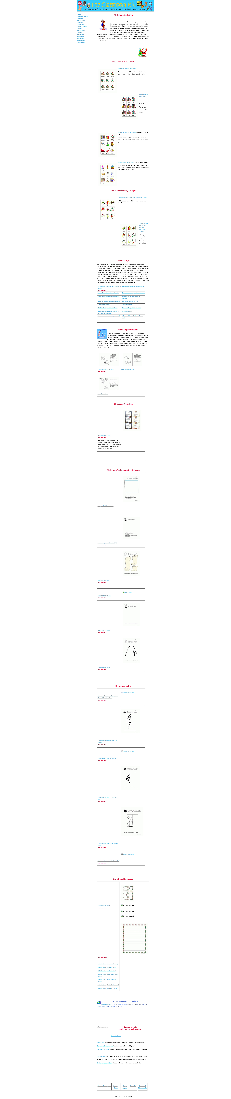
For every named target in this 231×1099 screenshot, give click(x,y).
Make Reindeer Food (104, 435)
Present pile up (101, 1056)
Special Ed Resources (80, 37)
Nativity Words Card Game (126, 162)
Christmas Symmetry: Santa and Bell (108, 861)
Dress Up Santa (116, 1036)
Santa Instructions (103, 394)
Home (79, 14)
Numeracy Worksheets (81, 19)
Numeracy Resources (80, 23)
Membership (81, 40)
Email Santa (100, 1042)
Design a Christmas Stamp (106, 506)
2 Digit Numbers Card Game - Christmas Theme (132, 197)
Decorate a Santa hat (104, 667)
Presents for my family (104, 595)
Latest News (81, 42)
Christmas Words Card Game (127, 68)
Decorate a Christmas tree (105, 1046)
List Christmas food (103, 580)
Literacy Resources (80, 33)
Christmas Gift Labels (104, 905)
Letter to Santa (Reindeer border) (107, 967)
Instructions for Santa (104, 630)
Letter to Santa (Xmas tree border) (108, 964)
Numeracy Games (82, 16)
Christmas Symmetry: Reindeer (107, 758)
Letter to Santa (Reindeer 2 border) (108, 988)
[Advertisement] (123, 1077)
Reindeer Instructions (127, 369)
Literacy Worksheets (81, 29)
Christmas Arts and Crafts (104, 1063)
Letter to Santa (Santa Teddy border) (108, 985)
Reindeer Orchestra (103, 1049)
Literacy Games (82, 26)
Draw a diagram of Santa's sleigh (107, 543)
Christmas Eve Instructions (106, 369)
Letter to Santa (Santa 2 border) (107, 971)
